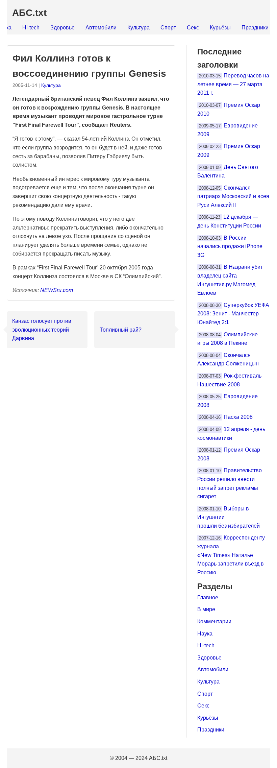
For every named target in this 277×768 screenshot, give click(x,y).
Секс (193, 27)
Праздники (255, 27)
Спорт (168, 27)
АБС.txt (29, 12)
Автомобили (101, 27)
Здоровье (62, 27)
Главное (207, 597)
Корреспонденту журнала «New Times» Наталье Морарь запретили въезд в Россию (231, 555)
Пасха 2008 (238, 417)
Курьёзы (220, 27)
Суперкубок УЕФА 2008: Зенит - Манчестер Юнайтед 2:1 (233, 313)
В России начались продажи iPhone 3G (229, 246)
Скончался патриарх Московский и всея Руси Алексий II (233, 196)
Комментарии (214, 621)
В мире (206, 609)
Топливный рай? (121, 330)
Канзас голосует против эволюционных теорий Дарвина (41, 329)
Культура (138, 27)
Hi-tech (31, 27)
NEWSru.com (56, 290)
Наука (204, 634)
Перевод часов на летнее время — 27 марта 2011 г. (233, 84)
